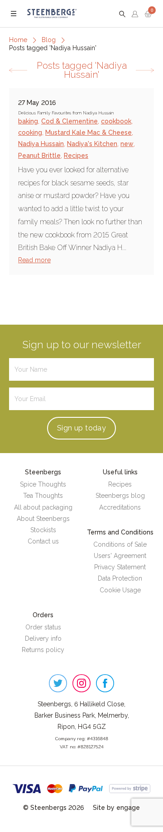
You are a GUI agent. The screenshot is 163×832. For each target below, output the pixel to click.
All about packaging (43, 507)
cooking (30, 132)
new (127, 143)
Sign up (81, 428)
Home (18, 39)
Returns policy (43, 649)
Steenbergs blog (120, 495)
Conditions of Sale (120, 544)
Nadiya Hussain (41, 143)
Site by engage (116, 807)
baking (28, 121)
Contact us (43, 541)
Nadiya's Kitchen (92, 143)
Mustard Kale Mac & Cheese (88, 132)
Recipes (76, 155)
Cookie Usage (120, 590)
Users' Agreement (120, 555)
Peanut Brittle (39, 155)
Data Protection (120, 578)
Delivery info (43, 638)
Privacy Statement (120, 567)
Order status (43, 627)
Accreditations (120, 507)
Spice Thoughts (43, 484)
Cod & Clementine (69, 121)
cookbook (116, 121)
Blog (49, 39)
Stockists (43, 530)
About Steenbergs (43, 518)
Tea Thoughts (43, 495)
